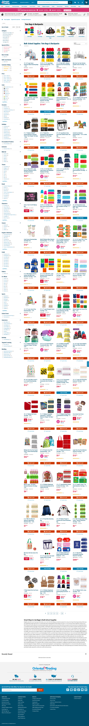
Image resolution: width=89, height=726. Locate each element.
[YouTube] (82, 689)
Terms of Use (52, 700)
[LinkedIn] (71, 689)
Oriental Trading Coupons (7, 707)
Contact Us (20, 698)
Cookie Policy (53, 709)
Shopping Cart (21, 709)
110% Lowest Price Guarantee (38, 705)
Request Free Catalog (6, 703)
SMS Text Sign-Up (5, 711)
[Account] (82, 2)
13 (62, 613)
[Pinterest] (75, 689)
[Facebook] (67, 689)
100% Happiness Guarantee (37, 707)
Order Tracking (21, 702)
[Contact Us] (78, 2)
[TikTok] (78, 689)
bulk (62, 626)
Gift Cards (4, 705)
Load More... (4, 102)
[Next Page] (65, 613)
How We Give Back (36, 700)
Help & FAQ (20, 700)
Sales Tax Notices (21, 712)
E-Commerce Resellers (54, 707)
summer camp (70, 628)
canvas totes (46, 622)
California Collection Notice (55, 702)
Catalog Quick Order (6, 698)
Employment (34, 702)
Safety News (52, 703)
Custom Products (77, 698)
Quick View (31, 78)
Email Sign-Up (5, 709)
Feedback (88, 364)
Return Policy (20, 705)
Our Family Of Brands (36, 709)
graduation (49, 629)
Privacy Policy (53, 698)
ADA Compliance (21, 716)
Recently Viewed (7, 654)
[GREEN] (47, 553)
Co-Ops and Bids (5, 700)
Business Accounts (5, 702)
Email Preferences (21, 718)
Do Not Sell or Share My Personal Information (59, 705)
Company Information (36, 698)
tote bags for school (64, 623)
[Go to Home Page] (2, 19)
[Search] (70, 2)
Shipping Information (22, 707)
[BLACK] (45, 553)
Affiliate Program (35, 703)
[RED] (49, 553)
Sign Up (40, 690)
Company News (35, 711)
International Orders (22, 711)
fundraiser (36, 633)
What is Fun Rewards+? (6, 712)
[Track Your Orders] (75, 2)
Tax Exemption (21, 714)
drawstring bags (34, 622)
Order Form (20, 703)
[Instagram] (86, 689)
